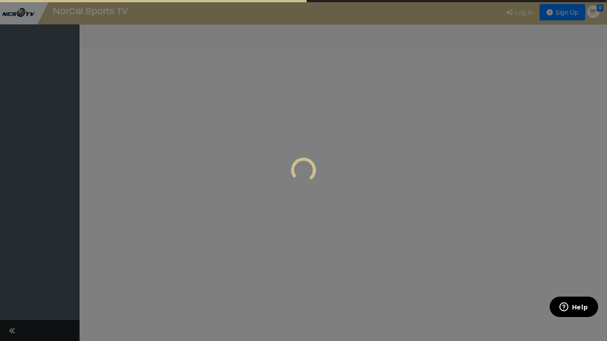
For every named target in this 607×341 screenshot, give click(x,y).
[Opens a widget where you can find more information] (573, 308)
